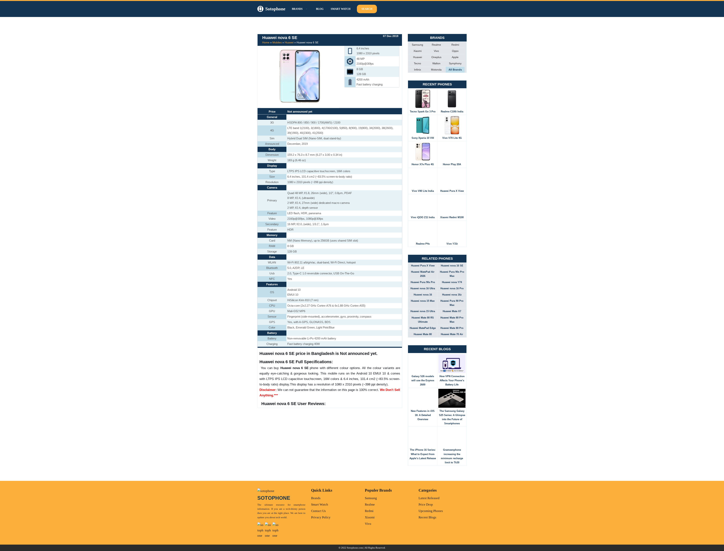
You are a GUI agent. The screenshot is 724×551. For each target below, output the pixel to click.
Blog (320, 9)
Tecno (417, 63)
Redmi (455, 44)
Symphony (455, 63)
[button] (306, 9)
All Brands (455, 69)
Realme (436, 44)
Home (265, 42)
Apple (455, 57)
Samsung (417, 44)
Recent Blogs (427, 517)
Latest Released (429, 498)
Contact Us (318, 511)
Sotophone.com (355, 547)
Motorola (436, 69)
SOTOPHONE (273, 498)
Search (366, 9)
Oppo (455, 50)
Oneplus (436, 57)
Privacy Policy (321, 517)
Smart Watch (340, 9)
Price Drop (426, 504)
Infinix (417, 69)
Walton (436, 63)
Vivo (436, 50)
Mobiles (277, 42)
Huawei (289, 42)
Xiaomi (417, 50)
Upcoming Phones (431, 511)
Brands (316, 498)
